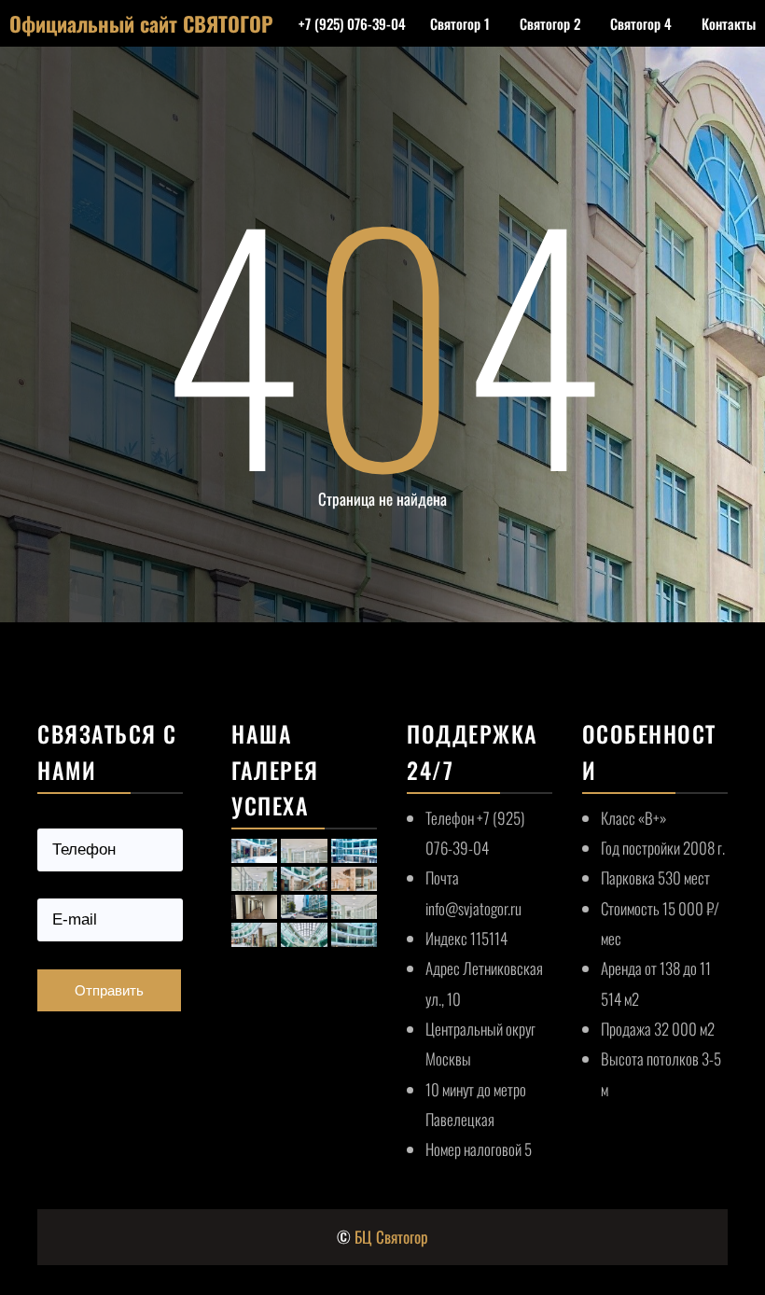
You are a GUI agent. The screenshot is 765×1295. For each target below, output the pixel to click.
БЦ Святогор (391, 1236)
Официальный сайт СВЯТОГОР (141, 23)
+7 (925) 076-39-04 (352, 23)
